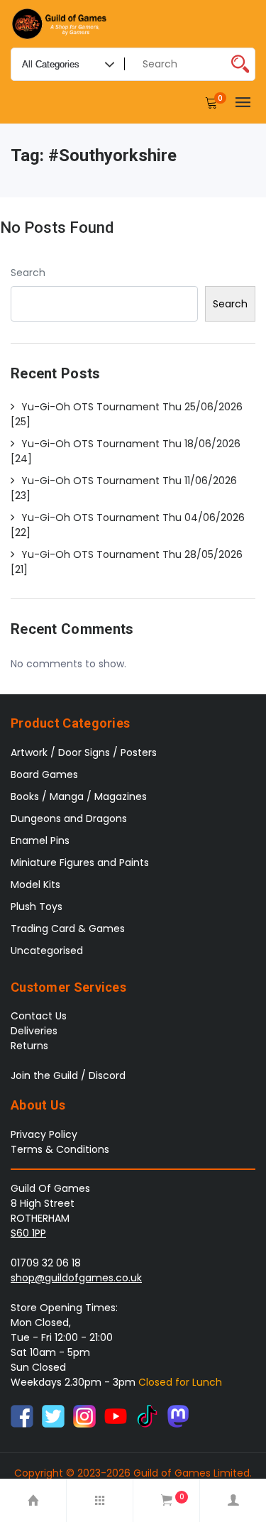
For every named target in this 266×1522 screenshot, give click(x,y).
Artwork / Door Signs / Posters (84, 752)
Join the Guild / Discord (68, 1075)
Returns (29, 1046)
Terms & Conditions (60, 1149)
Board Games (44, 774)
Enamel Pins (40, 840)
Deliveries (34, 1031)
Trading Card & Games (68, 928)
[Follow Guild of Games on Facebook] (22, 1415)
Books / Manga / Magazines (79, 796)
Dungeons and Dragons (69, 818)
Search (28, 272)
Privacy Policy (44, 1134)
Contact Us (39, 1016)
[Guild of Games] (60, 24)
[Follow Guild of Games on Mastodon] (178, 1415)
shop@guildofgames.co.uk (76, 1278)
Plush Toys (36, 906)
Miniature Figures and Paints (80, 862)
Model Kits (35, 884)
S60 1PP (28, 1233)
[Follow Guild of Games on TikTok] (146, 1415)
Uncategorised (47, 950)
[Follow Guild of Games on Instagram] (84, 1415)
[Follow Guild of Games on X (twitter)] (53, 1415)
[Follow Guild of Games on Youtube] (115, 1415)
